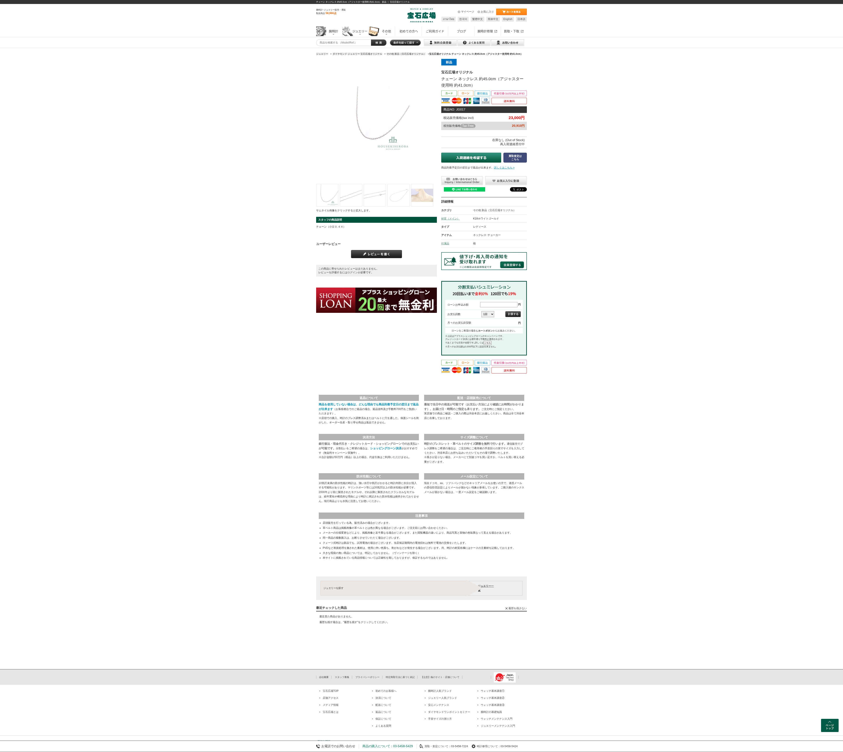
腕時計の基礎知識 (491, 712)
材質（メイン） (450, 218)
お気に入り (487, 11)
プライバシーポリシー (367, 677)
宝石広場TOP (331, 690)
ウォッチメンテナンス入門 (496, 718)
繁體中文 (477, 19)
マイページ (467, 11)
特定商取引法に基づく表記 (400, 677)
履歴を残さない (517, 608)
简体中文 (493, 19)
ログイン (352, 272)
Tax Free (468, 125)
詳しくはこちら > (504, 167)
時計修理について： (489, 746)
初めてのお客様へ (385, 690)
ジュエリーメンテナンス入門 (498, 725)
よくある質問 (383, 725)
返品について (383, 712)
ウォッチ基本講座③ (492, 705)
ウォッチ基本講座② (492, 697)
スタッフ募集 (342, 677)
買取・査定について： (438, 746)
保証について (383, 718)
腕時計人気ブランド (440, 690)
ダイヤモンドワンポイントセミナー (449, 712)
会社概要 (324, 677)
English (507, 19)
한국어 (463, 19)
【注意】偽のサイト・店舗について (440, 677)
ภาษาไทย (448, 19)
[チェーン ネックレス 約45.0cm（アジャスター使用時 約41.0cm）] (327, 195)
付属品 (445, 243)
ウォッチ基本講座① (492, 690)
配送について (383, 705)
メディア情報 (331, 705)
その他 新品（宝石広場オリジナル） (494, 210)
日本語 (521, 19)
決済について (383, 697)
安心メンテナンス (438, 705)
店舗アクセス (331, 697)
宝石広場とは (331, 712)
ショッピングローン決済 (386, 448)
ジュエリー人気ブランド (442, 697)
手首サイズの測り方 (440, 718)
